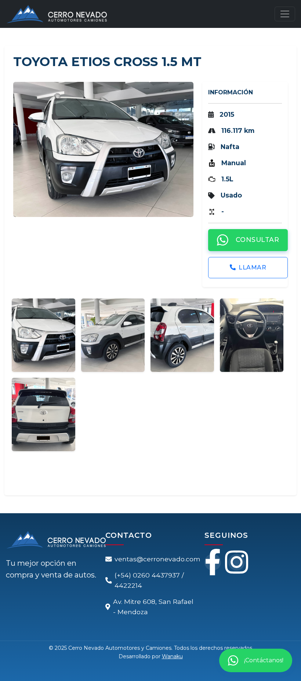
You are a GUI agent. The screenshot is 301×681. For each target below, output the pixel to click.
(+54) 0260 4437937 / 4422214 (149, 580)
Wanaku (172, 656)
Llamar (252, 267)
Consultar (257, 239)
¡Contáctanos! (263, 660)
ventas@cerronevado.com (157, 559)
